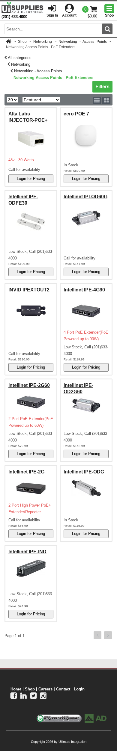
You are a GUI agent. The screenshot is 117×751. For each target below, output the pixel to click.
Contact (63, 689)
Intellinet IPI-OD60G (85, 196)
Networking (42, 41)
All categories (20, 57)
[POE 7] (86, 135)
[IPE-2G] (30, 488)
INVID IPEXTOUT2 (29, 289)
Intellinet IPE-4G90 (84, 289)
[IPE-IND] (30, 568)
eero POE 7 (76, 113)
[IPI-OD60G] (86, 218)
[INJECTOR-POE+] (30, 139)
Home (15, 689)
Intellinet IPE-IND (27, 551)
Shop (22, 41)
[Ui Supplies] (23, 7)
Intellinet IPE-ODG (84, 471)
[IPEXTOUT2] (30, 311)
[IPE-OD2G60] (86, 405)
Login (79, 689)
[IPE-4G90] (86, 311)
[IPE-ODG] (86, 488)
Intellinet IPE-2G (26, 471)
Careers (45, 689)
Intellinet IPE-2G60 (29, 385)
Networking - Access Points (82, 41)
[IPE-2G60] (30, 402)
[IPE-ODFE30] (30, 221)
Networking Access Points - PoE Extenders (53, 77)
